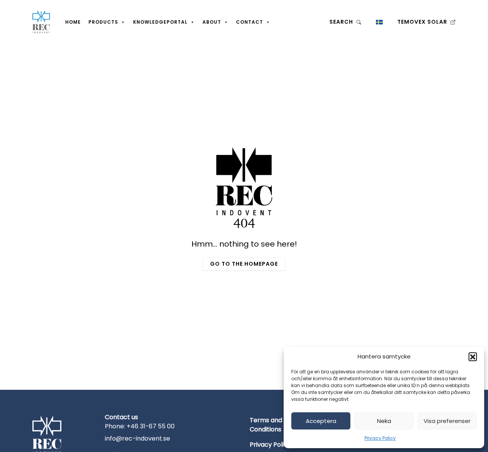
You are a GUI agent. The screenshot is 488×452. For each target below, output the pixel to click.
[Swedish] (379, 22)
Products (103, 22)
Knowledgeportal (160, 22)
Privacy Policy (380, 438)
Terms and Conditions (266, 425)
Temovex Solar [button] (423, 22)
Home (73, 22)
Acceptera (321, 421)
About (211, 22)
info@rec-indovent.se (137, 438)
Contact (249, 22)
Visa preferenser (447, 421)
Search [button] (342, 22)
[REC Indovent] (41, 22)
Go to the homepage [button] (244, 264)
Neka (384, 421)
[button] (473, 356)
